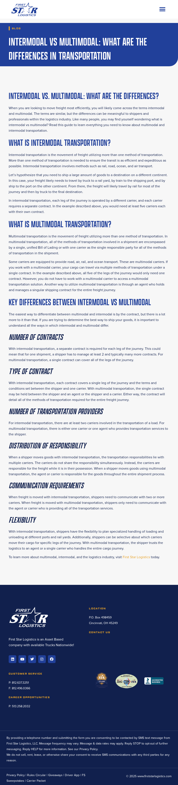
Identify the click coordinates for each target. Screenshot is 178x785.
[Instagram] (42, 659)
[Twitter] (32, 659)
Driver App (72, 775)
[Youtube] (22, 659)
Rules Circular (36, 775)
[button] (162, 9)
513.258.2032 (21, 706)
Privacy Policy (88, 749)
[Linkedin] (12, 659)
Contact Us (99, 632)
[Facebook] (52, 659)
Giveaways (55, 775)
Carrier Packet (36, 781)
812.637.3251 (20, 682)
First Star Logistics (136, 557)
